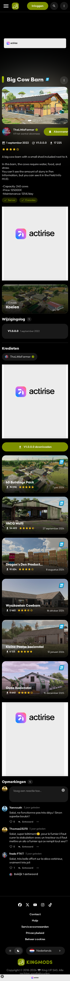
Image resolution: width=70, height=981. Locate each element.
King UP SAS (49, 970)
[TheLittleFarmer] (6, 131)
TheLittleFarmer (23, 129)
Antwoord (27, 821)
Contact (35, 914)
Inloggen (38, 6)
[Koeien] (58, 306)
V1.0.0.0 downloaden (38, 447)
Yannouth (15, 807)
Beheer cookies (35, 939)
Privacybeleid (35, 933)
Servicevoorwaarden (35, 926)
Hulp (35, 920)
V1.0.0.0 (24, 331)
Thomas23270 (18, 829)
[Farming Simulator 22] (47, 79)
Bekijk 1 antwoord (26, 874)
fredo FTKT (16, 853)
